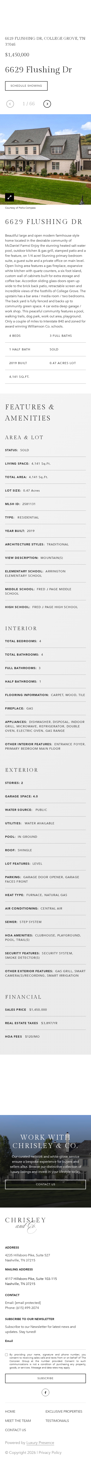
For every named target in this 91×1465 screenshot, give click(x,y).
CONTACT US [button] (45, 1184)
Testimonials (57, 1421)
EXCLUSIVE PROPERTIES (64, 1411)
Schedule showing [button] (26, 86)
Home (10, 1411)
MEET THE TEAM (18, 1421)
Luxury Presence (40, 1442)
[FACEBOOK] (45, 1392)
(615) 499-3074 (27, 1308)
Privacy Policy (50, 1452)
